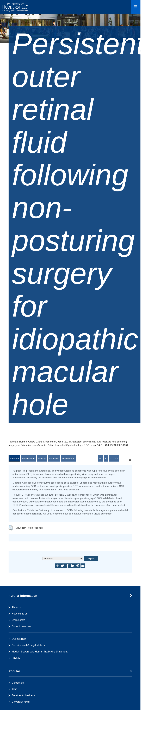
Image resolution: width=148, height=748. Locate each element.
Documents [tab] (68, 458)
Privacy (16, 657)
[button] (11, 527)
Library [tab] (42, 458)
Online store (18, 619)
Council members (22, 626)
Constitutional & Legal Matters (28, 645)
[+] (129, 460)
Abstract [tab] (14, 458)
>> (116, 458)
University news (21, 701)
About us (17, 607)
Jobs (14, 689)
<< (100, 458)
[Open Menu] (135, 7)
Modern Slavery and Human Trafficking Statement (39, 651)
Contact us (18, 682)
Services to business (23, 695)
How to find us (20, 613)
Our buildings (19, 638)
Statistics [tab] (54, 458)
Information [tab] (28, 458)
